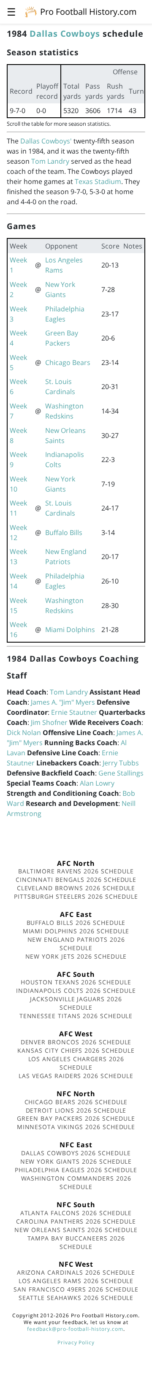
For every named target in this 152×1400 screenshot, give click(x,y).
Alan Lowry (97, 783)
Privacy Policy (76, 1342)
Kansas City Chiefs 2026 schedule (76, 1050)
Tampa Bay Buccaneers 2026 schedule (76, 1242)
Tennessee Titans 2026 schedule (76, 1016)
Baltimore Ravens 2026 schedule (76, 871)
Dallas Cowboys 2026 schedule (76, 1153)
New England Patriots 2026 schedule (76, 943)
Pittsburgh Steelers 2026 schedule (76, 896)
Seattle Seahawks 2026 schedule (76, 1298)
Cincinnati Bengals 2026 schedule (76, 880)
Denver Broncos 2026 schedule (76, 1042)
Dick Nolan (24, 732)
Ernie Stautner (74, 712)
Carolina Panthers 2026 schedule (76, 1221)
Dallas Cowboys (65, 33)
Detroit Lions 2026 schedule (76, 1110)
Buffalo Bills (63, 532)
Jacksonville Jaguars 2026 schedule (76, 1003)
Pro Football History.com (88, 11)
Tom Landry (50, 161)
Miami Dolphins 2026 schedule (76, 931)
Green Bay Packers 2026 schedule (76, 1118)
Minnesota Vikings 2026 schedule (76, 1127)
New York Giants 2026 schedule (76, 1161)
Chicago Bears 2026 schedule (76, 1102)
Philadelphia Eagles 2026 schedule (76, 1170)
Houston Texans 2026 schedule (76, 982)
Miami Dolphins (70, 629)
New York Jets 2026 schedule (76, 956)
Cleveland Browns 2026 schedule (76, 888)
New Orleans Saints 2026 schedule (76, 1230)
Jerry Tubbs (121, 763)
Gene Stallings (121, 773)
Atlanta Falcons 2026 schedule (76, 1213)
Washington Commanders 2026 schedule (76, 1182)
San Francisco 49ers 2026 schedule (76, 1289)
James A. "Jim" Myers (63, 702)
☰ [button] (11, 12)
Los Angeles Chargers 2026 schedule (76, 1063)
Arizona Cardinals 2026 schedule (76, 1272)
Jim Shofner (49, 722)
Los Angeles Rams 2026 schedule (76, 1281)
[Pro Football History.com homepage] (30, 11)
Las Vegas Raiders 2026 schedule (76, 1076)
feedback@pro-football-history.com (75, 1328)
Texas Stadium (98, 181)
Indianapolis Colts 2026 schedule (76, 990)
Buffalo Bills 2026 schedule (76, 923)
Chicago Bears (67, 362)
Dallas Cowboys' (46, 141)
